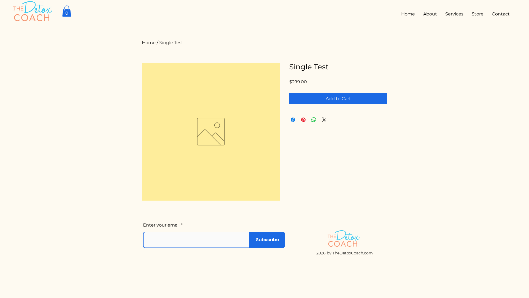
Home (149, 42)
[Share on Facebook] (293, 119)
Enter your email (161, 225)
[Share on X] (324, 119)
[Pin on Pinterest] (303, 119)
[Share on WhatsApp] (314, 119)
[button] (66, 11)
